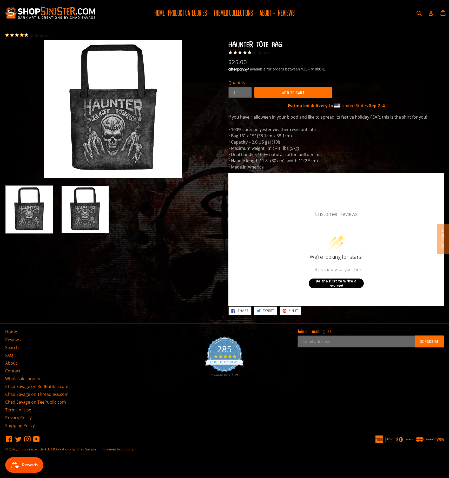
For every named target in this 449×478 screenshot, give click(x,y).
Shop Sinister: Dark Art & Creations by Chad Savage (57, 449)
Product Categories (190, 12)
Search (12, 347)
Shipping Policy (20, 425)
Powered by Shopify (117, 449)
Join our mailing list (314, 331)
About (268, 12)
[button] (443, 239)
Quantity (236, 83)
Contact (13, 371)
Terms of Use (18, 410)
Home (159, 12)
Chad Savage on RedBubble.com (36, 386)
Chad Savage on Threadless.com (37, 394)
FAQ (9, 355)
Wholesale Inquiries (24, 379)
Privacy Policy (18, 418)
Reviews (286, 12)
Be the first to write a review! (336, 283)
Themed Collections (236, 12)
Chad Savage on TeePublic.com (35, 402)
